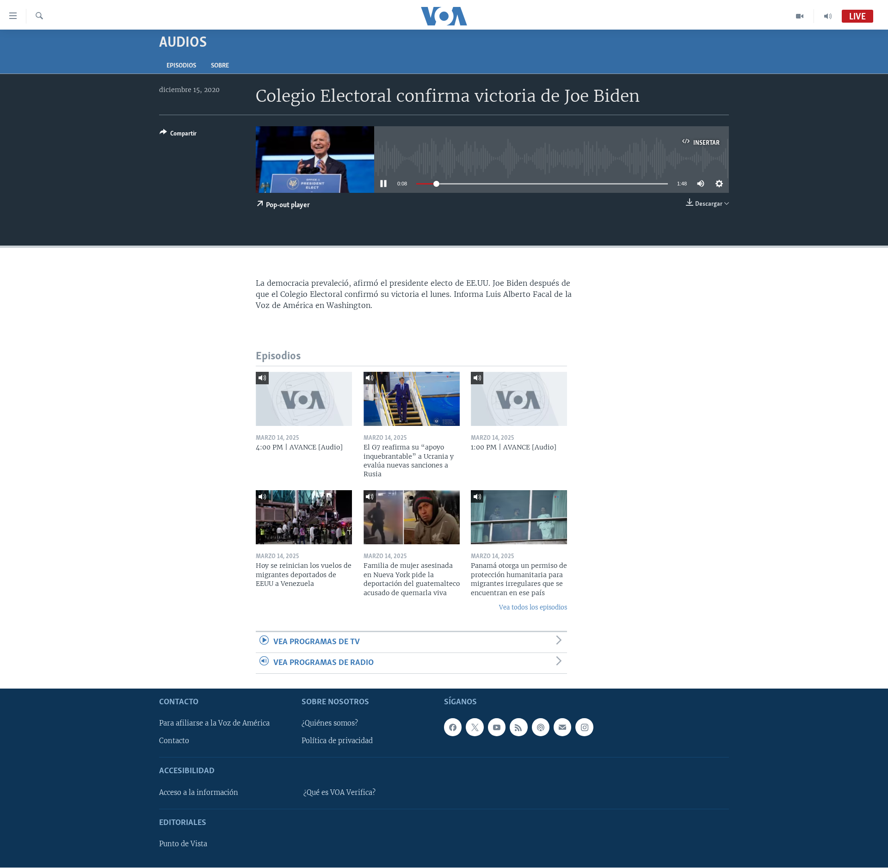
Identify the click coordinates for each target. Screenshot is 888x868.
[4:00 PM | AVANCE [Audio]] (304, 399)
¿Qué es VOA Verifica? (339, 792)
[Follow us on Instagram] (584, 727)
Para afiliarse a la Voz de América (214, 724)
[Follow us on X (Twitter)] (474, 727)
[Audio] (828, 16)
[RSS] (518, 727)
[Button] (178, 135)
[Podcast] (540, 727)
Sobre (220, 65)
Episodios (181, 65)
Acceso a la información (198, 792)
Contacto (174, 741)
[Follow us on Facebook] (453, 727)
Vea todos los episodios (533, 607)
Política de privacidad (337, 741)
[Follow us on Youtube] (497, 727)
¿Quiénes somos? (330, 724)
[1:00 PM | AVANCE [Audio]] (519, 399)
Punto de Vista (183, 844)
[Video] (800, 16)
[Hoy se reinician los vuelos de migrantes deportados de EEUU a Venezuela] (304, 517)
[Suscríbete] (562, 727)
